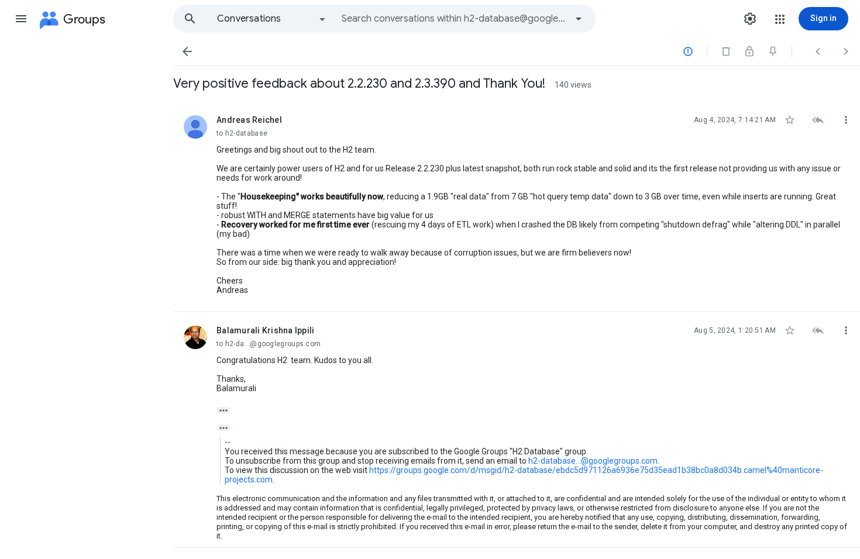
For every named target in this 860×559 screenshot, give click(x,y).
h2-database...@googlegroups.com (593, 460)
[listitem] (516, 206)
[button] (21, 19)
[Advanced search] (578, 18)
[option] (272, 18)
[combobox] (454, 18)
